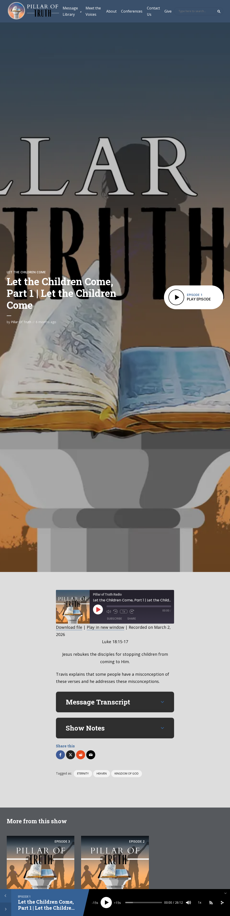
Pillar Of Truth (21, 322)
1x (123, 611)
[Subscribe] (211, 902)
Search (219, 11)
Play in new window (105, 627)
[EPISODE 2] (115, 863)
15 (95, 903)
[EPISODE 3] (40, 863)
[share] (222, 902)
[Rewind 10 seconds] (115, 611)
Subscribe (114, 618)
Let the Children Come (26, 272)
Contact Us (153, 11)
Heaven (102, 773)
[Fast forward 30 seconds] (132, 611)
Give (168, 11)
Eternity (83, 773)
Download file (69, 627)
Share (131, 618)
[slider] (143, 902)
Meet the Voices (93, 11)
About (111, 11)
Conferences (131, 11)
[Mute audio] (108, 611)
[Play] (106, 902)
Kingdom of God (127, 773)
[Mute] (188, 902)
